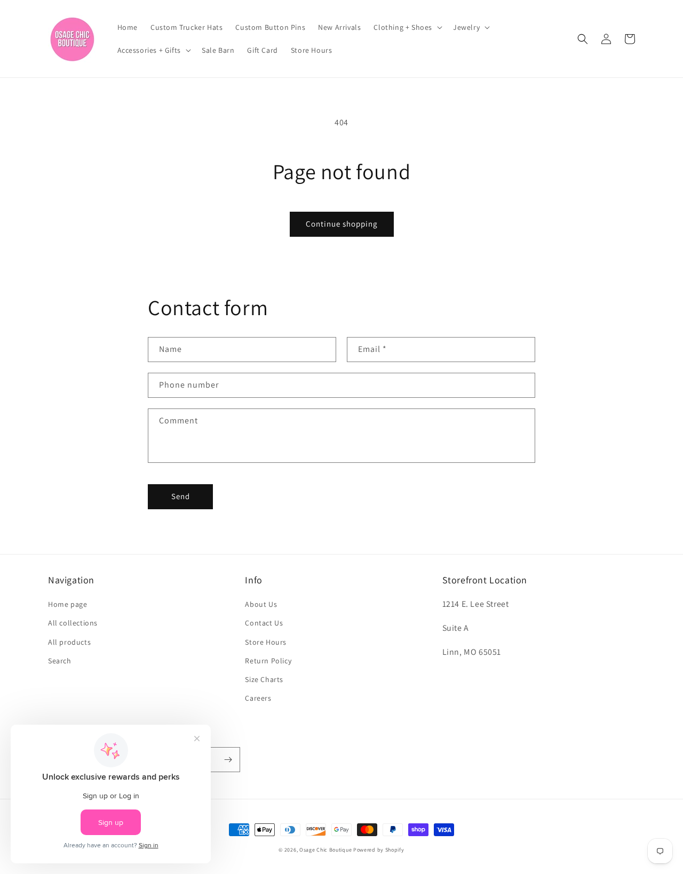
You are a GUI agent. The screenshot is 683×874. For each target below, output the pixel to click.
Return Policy (268, 660)
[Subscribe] (228, 759)
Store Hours (266, 642)
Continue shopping (342, 224)
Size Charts (264, 679)
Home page (67, 604)
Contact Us (264, 623)
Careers (258, 698)
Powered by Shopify (378, 849)
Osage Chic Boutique (325, 849)
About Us (261, 604)
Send (180, 496)
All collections (73, 623)
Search (60, 660)
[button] (407, 27)
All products (69, 642)
